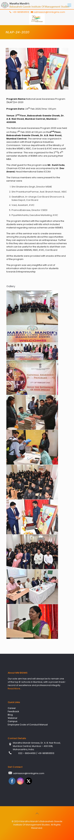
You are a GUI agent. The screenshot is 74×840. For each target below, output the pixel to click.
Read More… (15, 688)
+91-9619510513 (20, 12)
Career (12, 708)
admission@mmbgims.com (49, 12)
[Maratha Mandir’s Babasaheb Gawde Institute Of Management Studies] (37, 5)
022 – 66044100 (27, 753)
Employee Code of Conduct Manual (28, 724)
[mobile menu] (69, 5)
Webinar (12, 718)
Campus (12, 721)
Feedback (13, 711)
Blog (10, 714)
